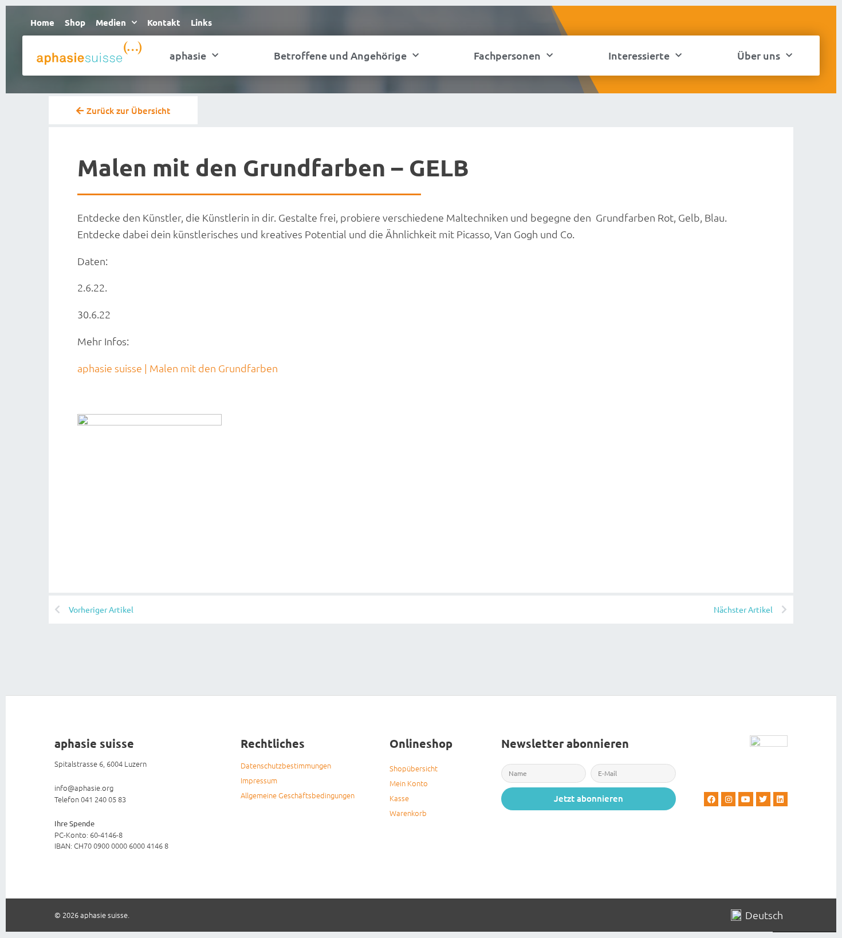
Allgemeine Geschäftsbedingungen (298, 795)
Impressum (259, 780)
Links (201, 22)
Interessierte (639, 55)
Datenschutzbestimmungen (286, 765)
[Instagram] (728, 799)
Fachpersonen (507, 55)
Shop (75, 22)
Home (42, 22)
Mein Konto (408, 783)
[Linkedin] (780, 799)
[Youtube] (745, 799)
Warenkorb (408, 812)
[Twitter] (763, 799)
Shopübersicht (413, 768)
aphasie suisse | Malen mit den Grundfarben (177, 368)
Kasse (399, 798)
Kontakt (163, 22)
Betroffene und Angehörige (340, 55)
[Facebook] (711, 799)
